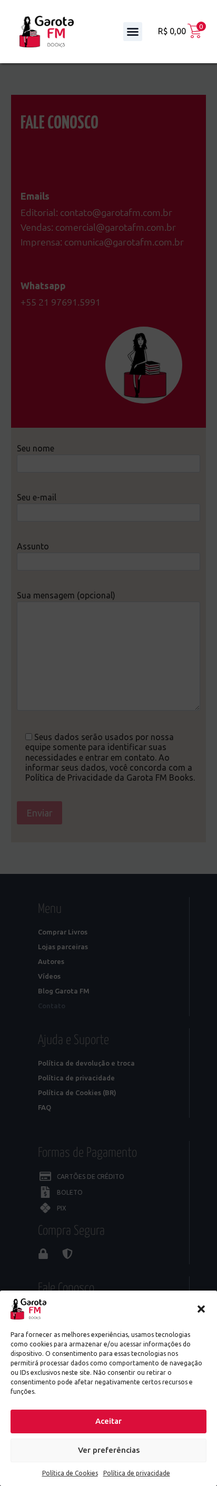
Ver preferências (109, 1449)
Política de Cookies (70, 1473)
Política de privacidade (136, 1473)
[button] (201, 1309)
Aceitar (108, 1420)
